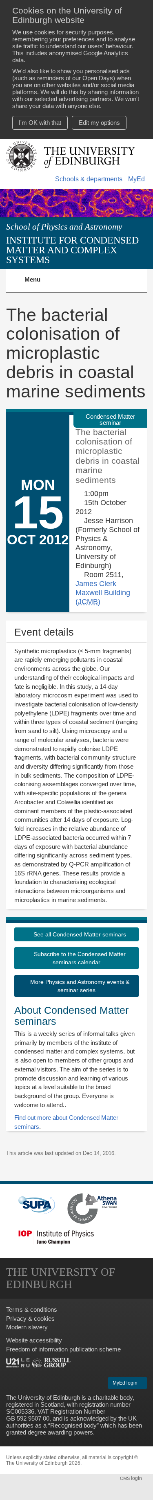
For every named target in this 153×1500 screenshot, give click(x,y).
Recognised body (73, 1425)
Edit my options (99, 122)
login (131, 1478)
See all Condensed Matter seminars (79, 934)
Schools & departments (88, 179)
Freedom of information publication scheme (63, 1349)
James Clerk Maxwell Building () (102, 592)
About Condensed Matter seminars (71, 1015)
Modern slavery (27, 1327)
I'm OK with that (40, 122)
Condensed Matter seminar (110, 419)
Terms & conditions (31, 1309)
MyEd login (126, 1383)
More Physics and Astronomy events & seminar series (79, 986)
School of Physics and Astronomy (64, 227)
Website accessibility (34, 1340)
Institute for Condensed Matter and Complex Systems (72, 250)
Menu (37, 284)
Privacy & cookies (30, 1318)
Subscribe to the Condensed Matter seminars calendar (79, 958)
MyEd (136, 179)
